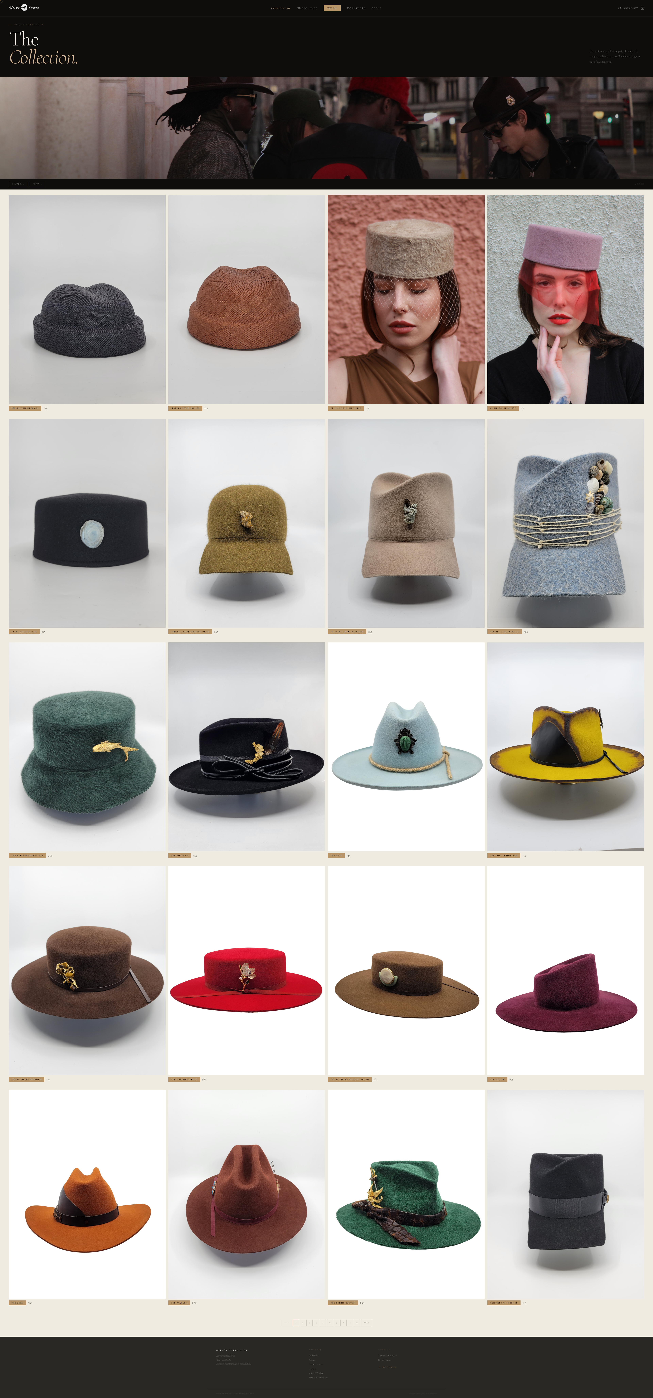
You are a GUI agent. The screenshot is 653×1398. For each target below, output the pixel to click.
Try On (332, 8)
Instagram (387, 1367)
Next (367, 1323)
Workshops (356, 8)
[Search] (619, 8)
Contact (631, 8)
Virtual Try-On (316, 1373)
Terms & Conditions (318, 1377)
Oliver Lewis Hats (232, 1350)
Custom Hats (306, 8)
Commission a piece (387, 1355)
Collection (280, 8)
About (377, 8)
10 (357, 1323)
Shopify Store (384, 1360)
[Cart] (642, 8)
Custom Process (316, 1364)
